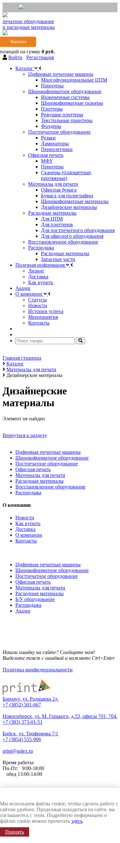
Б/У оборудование (35, 599)
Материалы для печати (40, 475)
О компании (28, 535)
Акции (22, 611)
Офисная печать (33, 469)
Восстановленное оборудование (50, 486)
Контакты (26, 540)
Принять (14, 832)
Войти (15, 57)
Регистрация (40, 57)
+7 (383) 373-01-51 (23, 722)
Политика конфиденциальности (38, 669)
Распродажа (28, 492)
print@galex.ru (18, 751)
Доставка (25, 529)
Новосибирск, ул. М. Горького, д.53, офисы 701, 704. (60, 716)
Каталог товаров (22, 551)
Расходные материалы (39, 481)
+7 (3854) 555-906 (22, 739)
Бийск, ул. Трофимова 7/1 (30, 733)
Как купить (27, 523)
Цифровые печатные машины (48, 452)
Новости (24, 517)
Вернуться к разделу (25, 435)
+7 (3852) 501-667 (22, 704)
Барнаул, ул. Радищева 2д (31, 699)
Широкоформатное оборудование (52, 458)
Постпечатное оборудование (46, 463)
